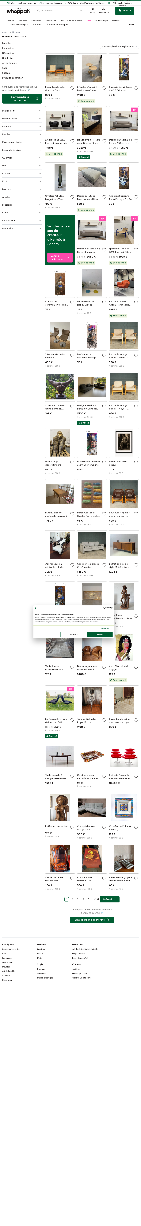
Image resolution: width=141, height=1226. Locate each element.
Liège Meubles (78, 953)
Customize (72, 634)
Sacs (4, 953)
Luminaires (7, 958)
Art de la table (8, 971)
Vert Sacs (76, 969)
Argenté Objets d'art (81, 977)
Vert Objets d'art (79, 973)
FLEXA (40, 953)
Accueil (5, 32)
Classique (41, 973)
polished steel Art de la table (85, 949)
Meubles (6, 966)
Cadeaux (6, 975)
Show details (105, 628)
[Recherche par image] (81, 10)
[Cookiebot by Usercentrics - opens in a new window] (105, 608)
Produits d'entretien (11, 949)
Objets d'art (7, 962)
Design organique (45, 977)
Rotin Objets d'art (80, 958)
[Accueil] (18, 11)
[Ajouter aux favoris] (72, 88)
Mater (40, 958)
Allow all (100, 634)
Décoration (7, 980)
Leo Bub (41, 949)
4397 (96, 899)
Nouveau (16, 32)
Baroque (41, 969)
